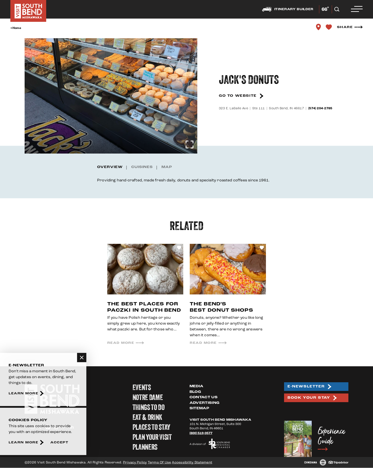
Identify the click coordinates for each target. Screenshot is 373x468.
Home (17, 28)
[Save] (329, 27)
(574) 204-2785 (320, 108)
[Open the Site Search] (336, 9)
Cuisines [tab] (142, 167)
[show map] (319, 27)
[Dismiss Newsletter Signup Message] (81, 357)
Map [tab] (166, 167)
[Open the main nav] (357, 9)
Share (345, 27)
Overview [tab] (110, 167)
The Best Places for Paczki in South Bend (144, 307)
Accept (59, 442)
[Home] (28, 11)
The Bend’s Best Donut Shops (221, 307)
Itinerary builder (293, 9)
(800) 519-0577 (201, 433)
